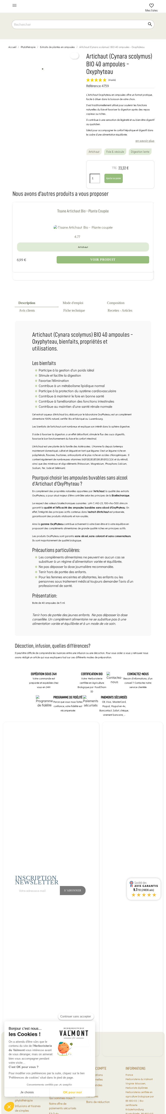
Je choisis (27, 1092)
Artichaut (94, 151)
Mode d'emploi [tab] (73, 303)
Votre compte (96, 1068)
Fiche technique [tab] (74, 310)
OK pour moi (72, 1092)
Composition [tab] (115, 303)
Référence (93, 86)
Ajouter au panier (113, 178)
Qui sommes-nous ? (62, 1098)
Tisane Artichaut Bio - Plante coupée (83, 211)
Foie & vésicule (115, 151)
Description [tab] (26, 303)
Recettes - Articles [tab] (120, 310)
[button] (9, 1106)
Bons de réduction (98, 1102)
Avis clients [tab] (27, 310)
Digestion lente (140, 151)
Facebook (111, 902)
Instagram (120, 902)
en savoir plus (145, 140)
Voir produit (102, 259)
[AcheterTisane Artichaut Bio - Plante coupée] (83, 227)
